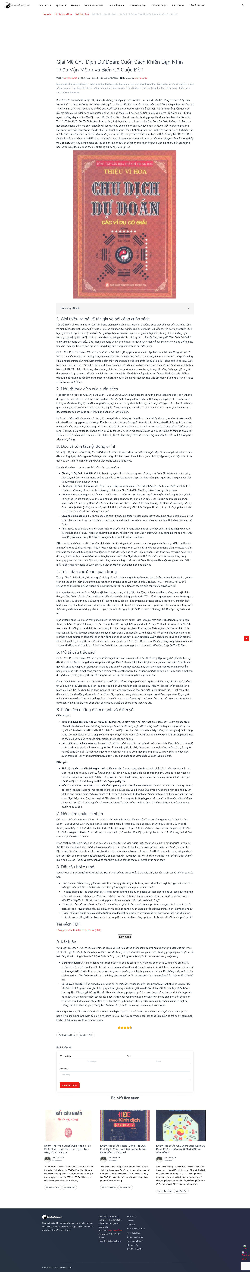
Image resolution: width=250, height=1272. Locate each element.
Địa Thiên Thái (115, 1230)
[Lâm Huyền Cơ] (47, 1159)
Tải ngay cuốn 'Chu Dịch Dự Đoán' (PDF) (78, 930)
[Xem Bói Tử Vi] (17, 5)
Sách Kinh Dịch (86, 1035)
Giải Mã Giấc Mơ (196, 5)
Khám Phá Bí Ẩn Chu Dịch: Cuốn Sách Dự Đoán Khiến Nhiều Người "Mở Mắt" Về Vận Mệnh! (180, 1149)
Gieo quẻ (75, 5)
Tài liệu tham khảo (67, 1035)
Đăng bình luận (69, 1085)
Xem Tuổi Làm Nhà (94, 5)
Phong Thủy (178, 5)
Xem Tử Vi (43, 5)
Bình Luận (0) (63, 1047)
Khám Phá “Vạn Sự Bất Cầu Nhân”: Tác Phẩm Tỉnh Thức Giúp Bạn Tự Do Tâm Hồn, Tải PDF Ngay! (67, 1149)
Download (125, 937)
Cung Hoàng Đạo (138, 5)
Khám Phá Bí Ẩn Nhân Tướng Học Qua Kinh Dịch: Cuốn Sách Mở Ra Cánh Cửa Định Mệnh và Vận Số (123, 1149)
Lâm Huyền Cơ (70, 78)
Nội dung (64, 1068)
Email (129, 1056)
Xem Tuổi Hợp (115, 5)
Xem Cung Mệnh (159, 5)
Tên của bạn (65, 1056)
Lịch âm (59, 5)
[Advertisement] (120, 35)
